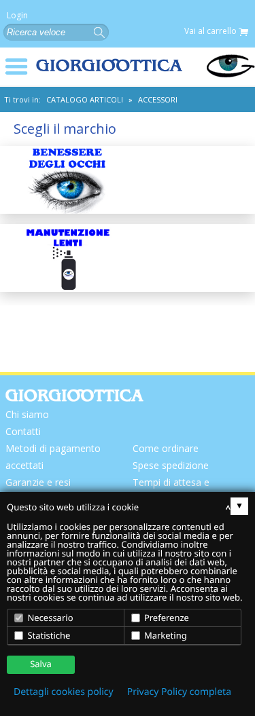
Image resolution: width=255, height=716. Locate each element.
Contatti (23, 431)
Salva (41, 664)
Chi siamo (27, 414)
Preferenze (165, 617)
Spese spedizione (171, 465)
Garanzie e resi (38, 482)
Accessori (157, 99)
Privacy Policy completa (179, 691)
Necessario (49, 617)
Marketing (164, 635)
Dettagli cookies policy (64, 691)
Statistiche (47, 635)
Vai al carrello (211, 31)
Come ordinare (166, 448)
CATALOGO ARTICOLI (84, 99)
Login (17, 16)
